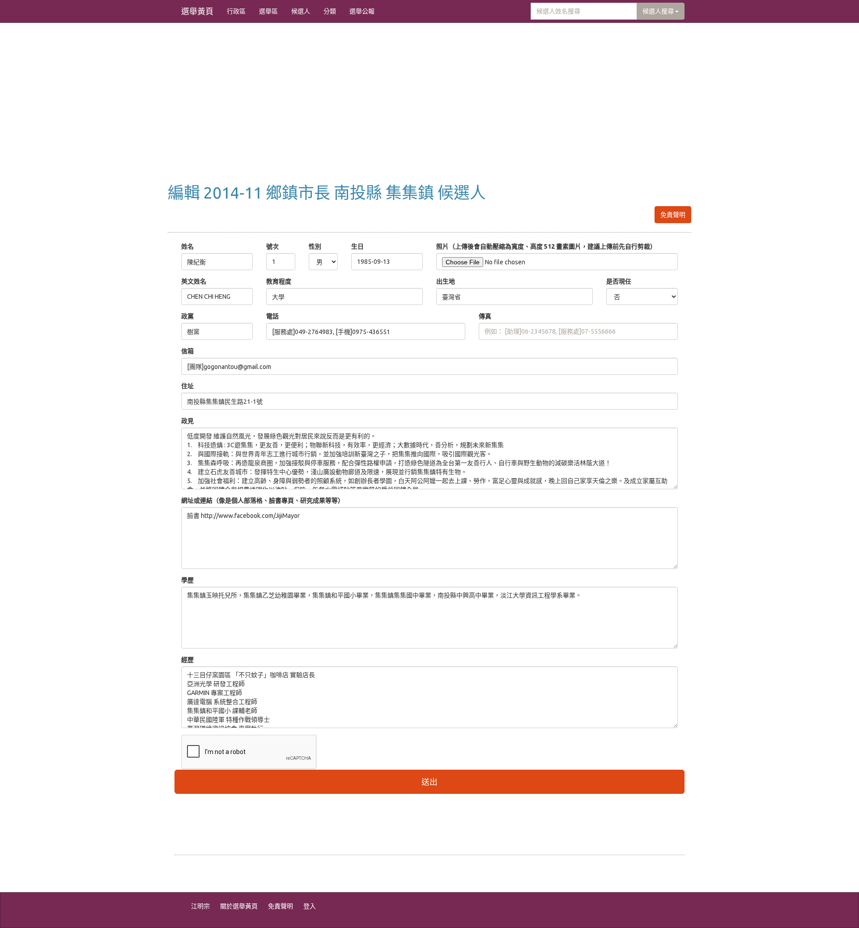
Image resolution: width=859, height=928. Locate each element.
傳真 (485, 316)
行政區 (236, 11)
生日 (357, 246)
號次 (272, 246)
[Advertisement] (429, 112)
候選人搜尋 (658, 11)
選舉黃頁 (197, 11)
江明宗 (200, 906)
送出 (429, 781)
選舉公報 (361, 11)
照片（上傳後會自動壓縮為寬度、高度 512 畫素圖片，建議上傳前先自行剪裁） (546, 246)
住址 (187, 386)
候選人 (300, 11)
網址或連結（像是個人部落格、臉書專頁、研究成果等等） (262, 500)
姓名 (187, 246)
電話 (272, 316)
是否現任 (618, 281)
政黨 (187, 316)
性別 (315, 246)
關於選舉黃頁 (239, 906)
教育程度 (278, 281)
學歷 (187, 580)
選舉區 (268, 11)
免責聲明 (672, 214)
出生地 (445, 281)
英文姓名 (193, 281)
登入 (309, 906)
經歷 (187, 659)
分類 (329, 11)
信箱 (187, 351)
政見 (187, 420)
